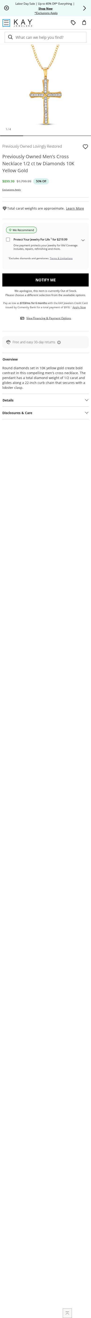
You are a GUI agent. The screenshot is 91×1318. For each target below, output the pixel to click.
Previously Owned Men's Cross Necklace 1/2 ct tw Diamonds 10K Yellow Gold (38, 163)
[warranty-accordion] (83, 240)
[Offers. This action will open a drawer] (73, 23)
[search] (10, 37)
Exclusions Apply (11, 189)
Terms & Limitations (61, 258)
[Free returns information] (58, 342)
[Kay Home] (23, 23)
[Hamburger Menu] (6, 23)
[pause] (6, 8)
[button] (84, 8)
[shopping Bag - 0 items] (86, 24)
